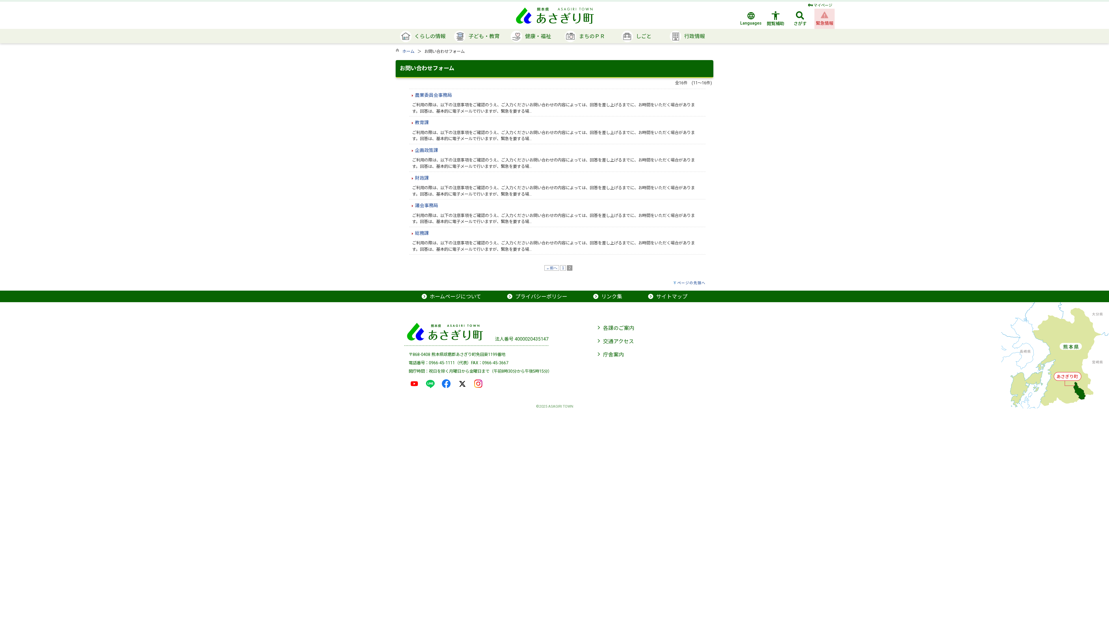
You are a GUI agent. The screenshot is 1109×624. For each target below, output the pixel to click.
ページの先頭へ (691, 283)
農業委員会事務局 (433, 95)
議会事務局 (426, 205)
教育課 (422, 122)
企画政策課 (426, 150)
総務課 (422, 233)
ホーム (408, 51)
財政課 (422, 178)
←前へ (552, 268)
